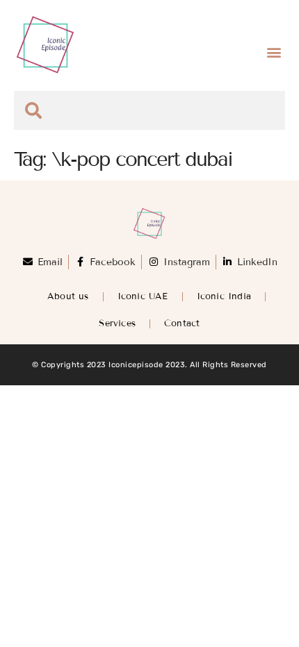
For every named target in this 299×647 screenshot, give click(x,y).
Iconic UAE (143, 296)
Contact (182, 323)
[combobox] (149, 110)
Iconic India (224, 296)
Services (117, 323)
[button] (273, 52)
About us (68, 296)
